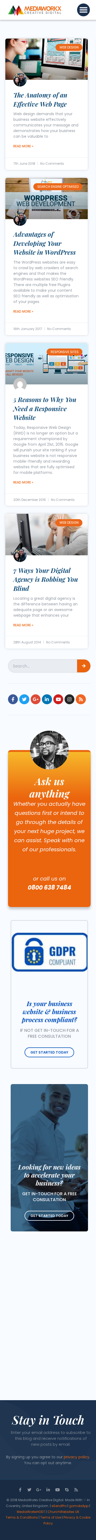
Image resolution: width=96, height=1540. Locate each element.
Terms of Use (50, 1517)
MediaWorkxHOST (31, 1511)
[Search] (83, 666)
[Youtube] (58, 699)
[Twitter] (24, 699)
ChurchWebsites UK (63, 1511)
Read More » (23, 146)
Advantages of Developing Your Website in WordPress (44, 243)
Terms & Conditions (22, 1517)
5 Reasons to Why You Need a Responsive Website (44, 408)
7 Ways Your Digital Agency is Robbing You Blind (45, 579)
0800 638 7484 (49, 887)
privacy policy (76, 1457)
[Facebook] (13, 699)
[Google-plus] (36, 699)
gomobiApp (79, 1506)
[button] (83, 9)
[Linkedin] (47, 699)
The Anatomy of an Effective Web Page (40, 99)
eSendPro (59, 1506)
